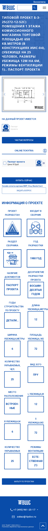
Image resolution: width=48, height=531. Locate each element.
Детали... (12, 320)
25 (12, 379)
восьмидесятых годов (36, 290)
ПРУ (35, 374)
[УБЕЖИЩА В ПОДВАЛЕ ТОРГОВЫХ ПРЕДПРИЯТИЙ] (12, 258)
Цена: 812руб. (16, 163)
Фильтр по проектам (24, 481)
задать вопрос (24, 191)
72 (35, 348)
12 (35, 319)
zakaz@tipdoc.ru (26, 516)
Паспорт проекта (12, 287)
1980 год (35, 258)
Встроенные (12, 406)
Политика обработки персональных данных (18, 527)
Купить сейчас (24, 180)
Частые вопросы (24, 140)
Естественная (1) (35, 461)
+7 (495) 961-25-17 (24, 510)
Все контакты (40, 2)
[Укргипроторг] (12, 228)
